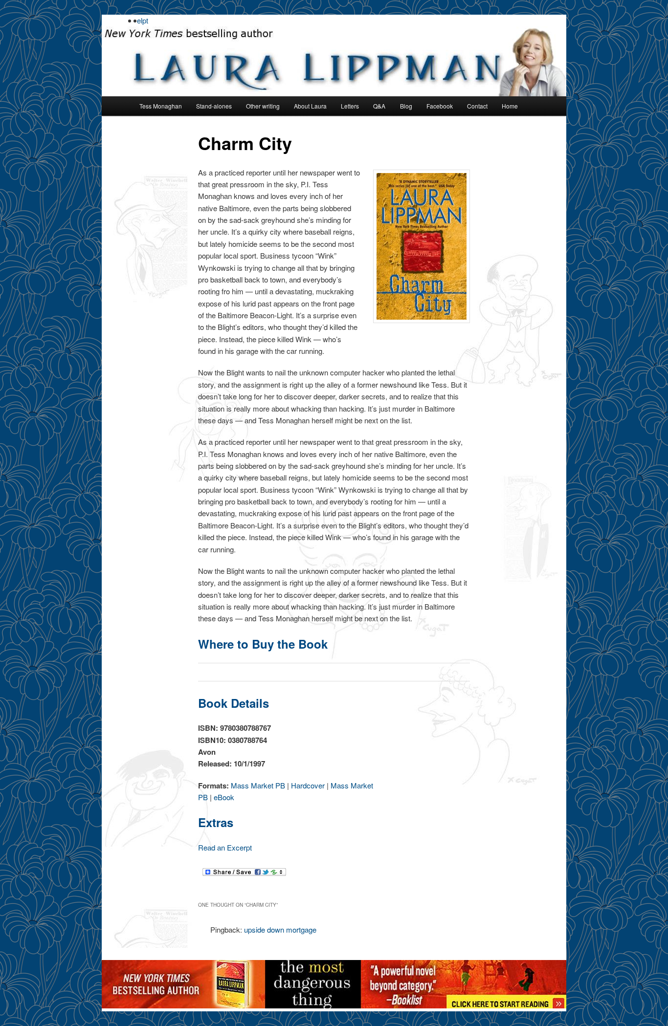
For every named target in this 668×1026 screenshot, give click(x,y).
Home (510, 106)
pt (145, 20)
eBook (224, 797)
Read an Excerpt (225, 847)
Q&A (379, 106)
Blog (406, 106)
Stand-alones (214, 106)
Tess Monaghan (160, 106)
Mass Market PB (258, 785)
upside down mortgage (280, 929)
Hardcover (308, 785)
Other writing (263, 106)
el (139, 20)
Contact (477, 106)
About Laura (310, 106)
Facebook (439, 106)
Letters (350, 106)
